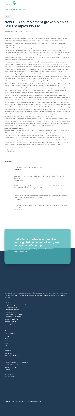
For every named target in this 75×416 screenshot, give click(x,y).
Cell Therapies (8, 31)
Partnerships (8, 341)
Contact (7, 345)
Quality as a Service (10, 321)
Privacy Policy (9, 353)
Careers (7, 343)
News (24, 9)
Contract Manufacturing (11, 312)
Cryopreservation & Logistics (13, 314)
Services (7, 336)
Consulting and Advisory (12, 310)
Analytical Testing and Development (15, 305)
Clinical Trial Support (11, 307)
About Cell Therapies (11, 334)
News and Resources (15, 9)
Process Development (11, 319)
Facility (7, 338)
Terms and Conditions (11, 355)
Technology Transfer (11, 324)
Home (6, 9)
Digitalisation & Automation (13, 317)
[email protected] (10, 376)
